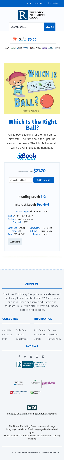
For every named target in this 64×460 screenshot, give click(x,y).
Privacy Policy (54, 339)
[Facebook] (19, 357)
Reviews (52, 330)
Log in (29, 3)
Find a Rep (21, 330)
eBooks (37, 339)
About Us (6, 330)
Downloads (53, 334)
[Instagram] (31, 357)
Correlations (21, 339)
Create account (40, 3)
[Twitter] (25, 357)
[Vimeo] (43, 357)
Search (50, 26)
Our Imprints (40, 334)
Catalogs (20, 334)
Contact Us (7, 334)
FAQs (4, 339)
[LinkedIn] (37, 357)
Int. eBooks (39, 330)
